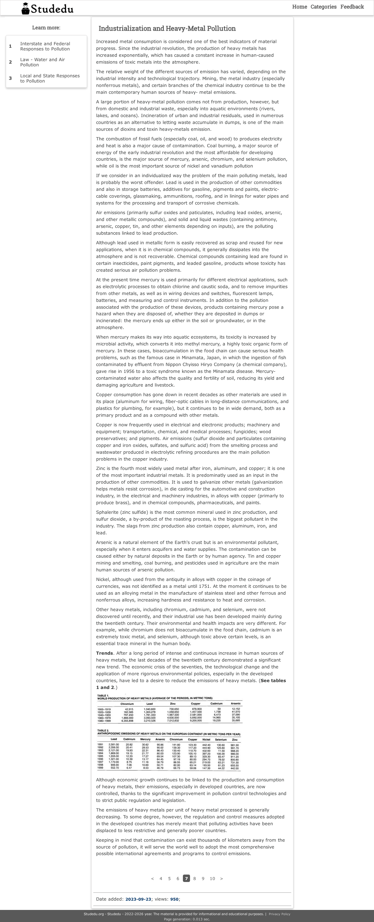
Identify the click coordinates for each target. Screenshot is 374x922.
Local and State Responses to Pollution (50, 78)
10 (212, 878)
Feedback (352, 6)
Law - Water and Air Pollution (42, 62)
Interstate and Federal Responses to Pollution (45, 46)
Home (299, 6)
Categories (324, 6)
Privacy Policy (279, 914)
